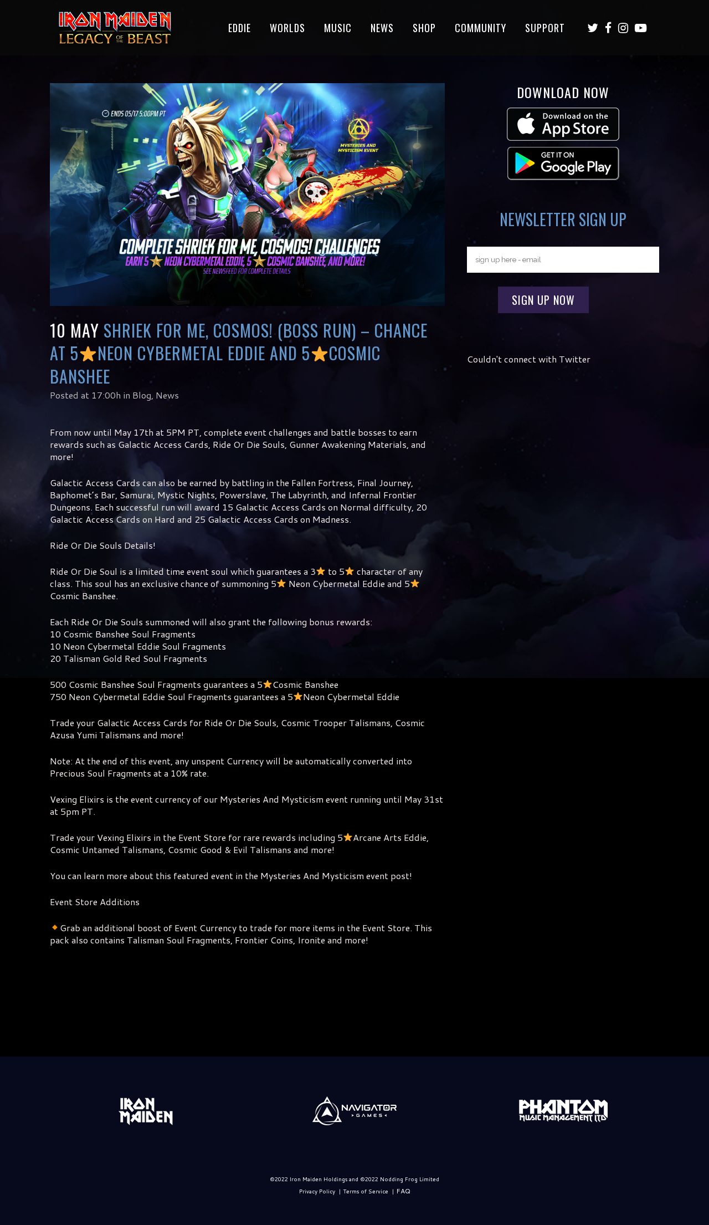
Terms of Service (365, 1191)
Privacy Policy (317, 1191)
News (167, 395)
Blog (141, 395)
